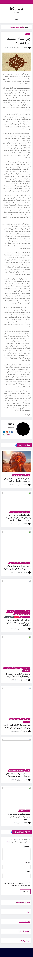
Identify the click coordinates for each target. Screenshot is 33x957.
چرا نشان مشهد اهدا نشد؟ (17, 27)
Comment (27, 846)
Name (28, 863)
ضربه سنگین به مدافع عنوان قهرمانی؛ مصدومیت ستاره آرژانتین (19, 816)
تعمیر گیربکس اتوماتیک (23, 902)
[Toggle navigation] (16, 19)
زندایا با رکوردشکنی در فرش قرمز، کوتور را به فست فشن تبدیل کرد (18, 622)
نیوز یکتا (16, 8)
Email (28, 872)
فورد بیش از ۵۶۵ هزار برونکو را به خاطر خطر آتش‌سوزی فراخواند (17, 567)
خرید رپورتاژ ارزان (24, 931)
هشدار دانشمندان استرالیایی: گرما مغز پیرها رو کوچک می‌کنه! (16, 479)
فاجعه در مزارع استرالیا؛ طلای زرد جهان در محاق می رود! (18, 774)
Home (26, 27)
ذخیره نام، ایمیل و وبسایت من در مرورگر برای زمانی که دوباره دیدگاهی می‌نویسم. (17, 884)
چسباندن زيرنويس (24, 921)
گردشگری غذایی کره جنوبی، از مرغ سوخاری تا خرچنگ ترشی (18, 675)
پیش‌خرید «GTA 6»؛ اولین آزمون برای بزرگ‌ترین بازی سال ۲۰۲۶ (17, 726)
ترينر (28, 912)
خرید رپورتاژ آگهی (24, 941)
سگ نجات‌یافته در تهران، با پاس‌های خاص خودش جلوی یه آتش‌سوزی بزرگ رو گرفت (18, 517)
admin (25, 47)
